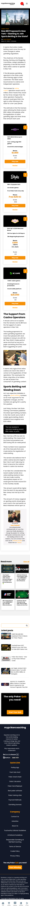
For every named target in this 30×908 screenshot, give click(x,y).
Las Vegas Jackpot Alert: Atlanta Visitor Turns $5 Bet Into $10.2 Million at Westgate (19, 671)
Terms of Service (15, 846)
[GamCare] (6, 758)
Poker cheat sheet (15, 777)
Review (15, 166)
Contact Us (15, 817)
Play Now (15, 206)
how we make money (7, 890)
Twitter (19, 542)
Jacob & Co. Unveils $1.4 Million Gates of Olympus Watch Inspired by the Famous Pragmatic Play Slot (19, 684)
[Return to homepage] (8, 3)
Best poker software (15, 791)
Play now (15, 161)
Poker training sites (15, 795)
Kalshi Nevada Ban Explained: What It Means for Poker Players (19, 636)
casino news (5, 29)
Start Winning (15, 867)
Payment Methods (15, 800)
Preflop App (15, 767)
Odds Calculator (15, 781)
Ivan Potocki (7, 39)
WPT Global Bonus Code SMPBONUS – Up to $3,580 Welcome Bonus (8, 603)
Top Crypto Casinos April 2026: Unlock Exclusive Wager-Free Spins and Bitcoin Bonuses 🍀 (8, 579)
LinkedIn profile (17, 541)
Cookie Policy (15, 851)
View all (26, 562)
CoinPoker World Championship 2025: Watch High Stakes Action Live (22, 603)
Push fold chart (15, 772)
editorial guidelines (12, 888)
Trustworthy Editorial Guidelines (15, 830)
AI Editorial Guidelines (15, 835)
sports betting (15, 395)
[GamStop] (15, 758)
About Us (15, 826)
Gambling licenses (15, 805)
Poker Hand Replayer (15, 786)
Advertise (15, 821)
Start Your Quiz (15, 712)
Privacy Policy (15, 856)
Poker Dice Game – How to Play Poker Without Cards (19, 659)
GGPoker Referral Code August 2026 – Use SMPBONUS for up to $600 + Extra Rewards (22, 578)
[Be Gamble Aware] (11, 754)
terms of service (9, 884)
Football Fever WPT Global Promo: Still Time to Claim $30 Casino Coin (19, 647)
